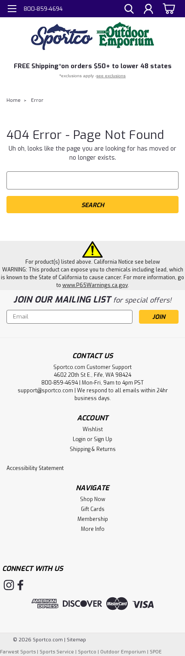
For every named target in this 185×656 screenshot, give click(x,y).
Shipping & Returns (93, 449)
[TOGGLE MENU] (12, 9)
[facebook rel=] (20, 585)
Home (13, 100)
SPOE (156, 652)
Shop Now (92, 499)
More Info (93, 529)
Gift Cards (93, 509)
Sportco (87, 652)
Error (37, 100)
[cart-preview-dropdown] (168, 8)
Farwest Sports (18, 652)
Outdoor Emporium (123, 652)
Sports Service (57, 652)
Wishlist (93, 429)
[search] (129, 10)
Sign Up (103, 439)
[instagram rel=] (8, 585)
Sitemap (76, 640)
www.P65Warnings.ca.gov (95, 285)
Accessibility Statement (35, 468)
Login (79, 439)
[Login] (148, 10)
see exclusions (111, 75)
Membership (92, 519)
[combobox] (92, 180)
